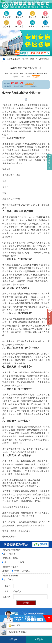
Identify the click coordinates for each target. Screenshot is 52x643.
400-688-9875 (17, 83)
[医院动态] (32, 13)
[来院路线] (45, 13)
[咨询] (45, 22)
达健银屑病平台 (9, 536)
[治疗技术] (6, 22)
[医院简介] (19, 13)
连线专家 (13, 639)
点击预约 (36, 77)
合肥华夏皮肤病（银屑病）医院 (20, 59)
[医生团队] (32, 22)
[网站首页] (6, 13)
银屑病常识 (44, 59)
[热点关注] (19, 22)
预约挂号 (29, 83)
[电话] (26, 4)
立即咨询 (40, 638)
